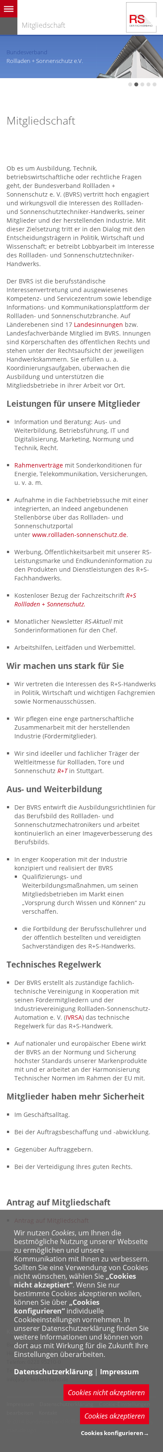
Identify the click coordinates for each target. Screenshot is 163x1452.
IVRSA (74, 1017)
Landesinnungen (98, 324)
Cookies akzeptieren (114, 1416)
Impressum (119, 1371)
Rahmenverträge (38, 465)
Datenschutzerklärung (53, 1371)
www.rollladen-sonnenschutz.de (79, 534)
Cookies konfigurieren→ (115, 1433)
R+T (62, 771)
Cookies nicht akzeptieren (106, 1392)
